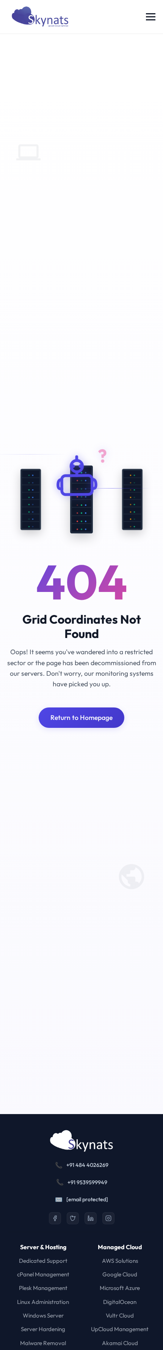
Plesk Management (43, 1287)
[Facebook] (55, 1218)
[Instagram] (108, 1218)
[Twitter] (73, 1218)
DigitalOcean (119, 1301)
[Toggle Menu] (150, 16)
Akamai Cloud (120, 1343)
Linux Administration (43, 1301)
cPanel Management (43, 1274)
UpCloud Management (120, 1329)
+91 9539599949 (87, 1182)
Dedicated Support (43, 1260)
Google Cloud (119, 1274)
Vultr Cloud (120, 1315)
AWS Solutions (120, 1260)
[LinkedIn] (91, 1218)
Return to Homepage (81, 717)
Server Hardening (43, 1329)
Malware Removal (43, 1343)
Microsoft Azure (120, 1287)
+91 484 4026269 (87, 1165)
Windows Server (43, 1315)
